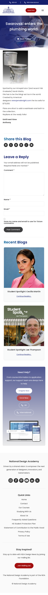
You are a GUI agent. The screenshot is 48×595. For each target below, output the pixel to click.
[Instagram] (10, 480)
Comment (9, 170)
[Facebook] (16, 480)
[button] (42, 10)
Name (7, 200)
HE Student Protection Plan (24, 523)
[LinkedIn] (32, 480)
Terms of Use (24, 535)
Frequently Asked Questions (24, 519)
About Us (24, 515)
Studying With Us (24, 511)
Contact (24, 503)
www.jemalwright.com (21, 100)
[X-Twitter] (37, 480)
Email (7, 209)
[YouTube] (26, 480)
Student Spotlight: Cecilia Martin (23, 291)
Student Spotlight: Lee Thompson (24, 349)
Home (24, 499)
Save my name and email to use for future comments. (23, 222)
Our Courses (24, 507)
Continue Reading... (24, 296)
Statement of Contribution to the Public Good (24, 527)
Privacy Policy (24, 531)
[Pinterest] (21, 480)
